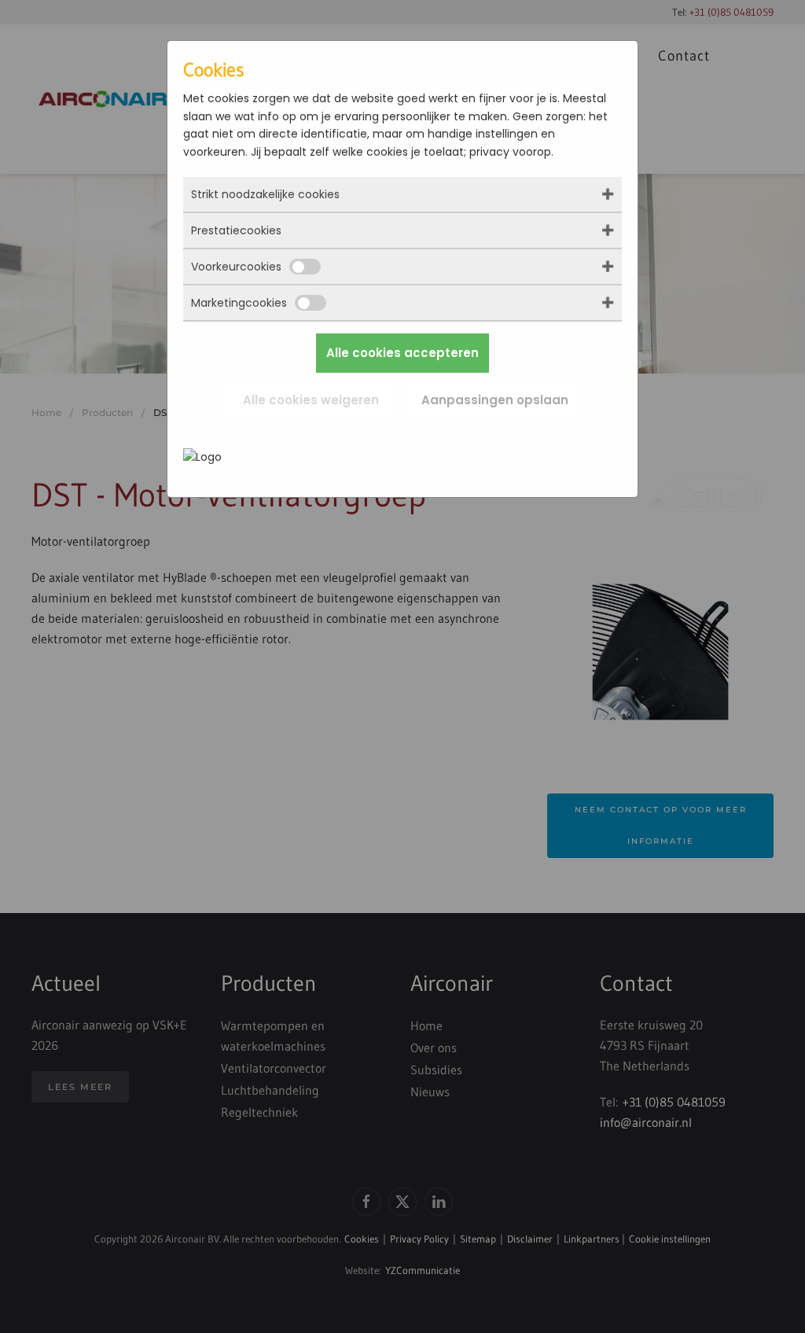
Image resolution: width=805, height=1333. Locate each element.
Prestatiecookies (236, 230)
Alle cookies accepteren (402, 352)
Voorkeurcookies (236, 266)
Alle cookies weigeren (311, 400)
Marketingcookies (239, 303)
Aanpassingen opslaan (494, 400)
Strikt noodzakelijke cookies (265, 194)
